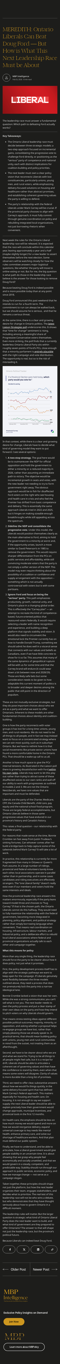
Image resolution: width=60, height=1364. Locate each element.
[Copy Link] (51, 1249)
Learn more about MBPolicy (24, 1346)
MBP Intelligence (21, 76)
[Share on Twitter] (23, 1249)
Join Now (14, 1321)
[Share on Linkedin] (37, 1249)
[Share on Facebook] (9, 1249)
